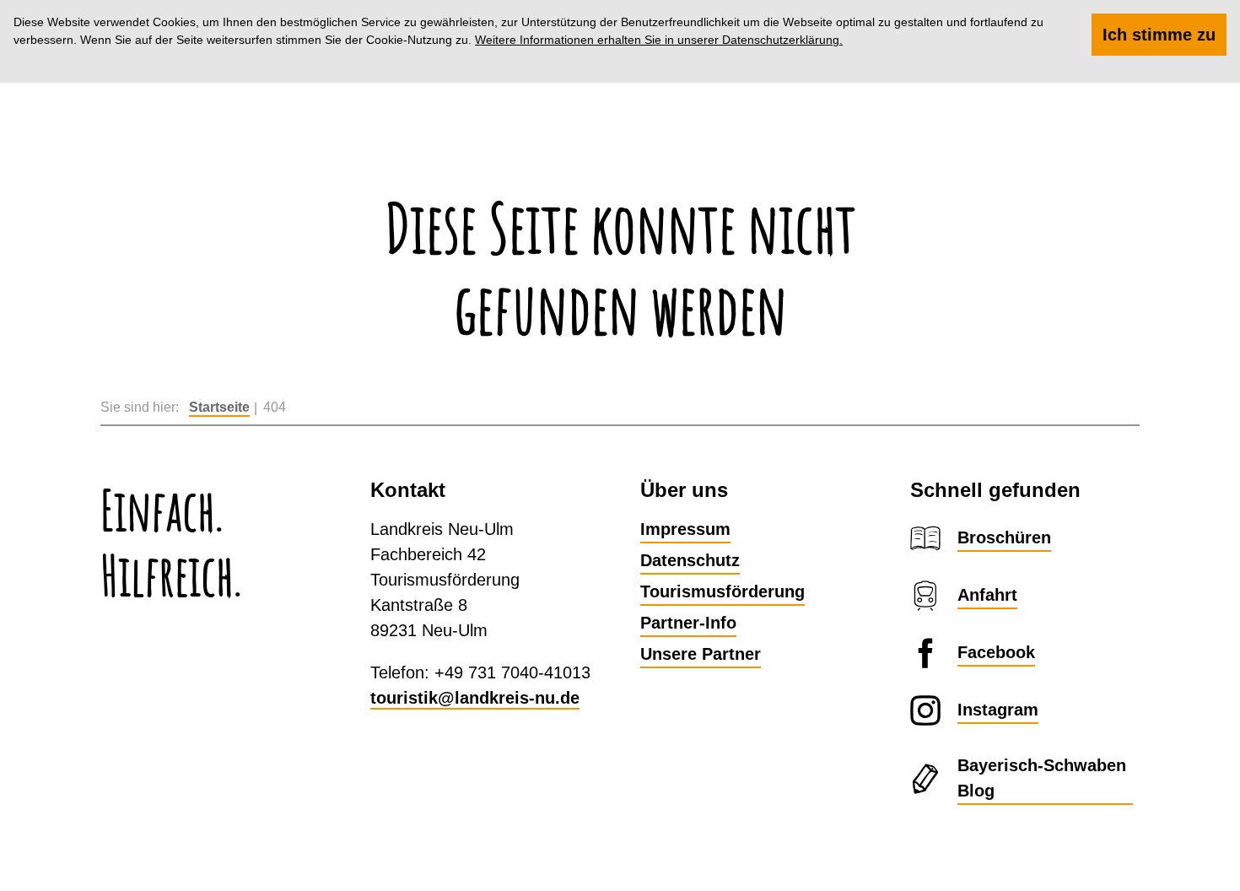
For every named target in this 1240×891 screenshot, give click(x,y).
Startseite (219, 407)
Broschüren (1004, 537)
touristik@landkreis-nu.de (475, 698)
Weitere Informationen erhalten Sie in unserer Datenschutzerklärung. (659, 39)
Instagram (997, 709)
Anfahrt (987, 595)
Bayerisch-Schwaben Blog (1041, 778)
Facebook (996, 652)
